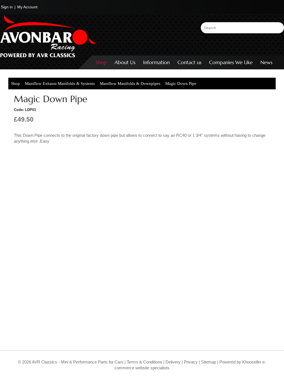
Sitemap (209, 362)
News (266, 62)
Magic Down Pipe (180, 83)
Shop (101, 62)
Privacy (190, 362)
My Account (27, 7)
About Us (125, 62)
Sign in (7, 7)
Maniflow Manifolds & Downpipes (130, 83)
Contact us (189, 62)
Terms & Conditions (144, 362)
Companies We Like (231, 62)
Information (156, 62)
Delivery (173, 362)
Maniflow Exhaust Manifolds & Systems (60, 83)
